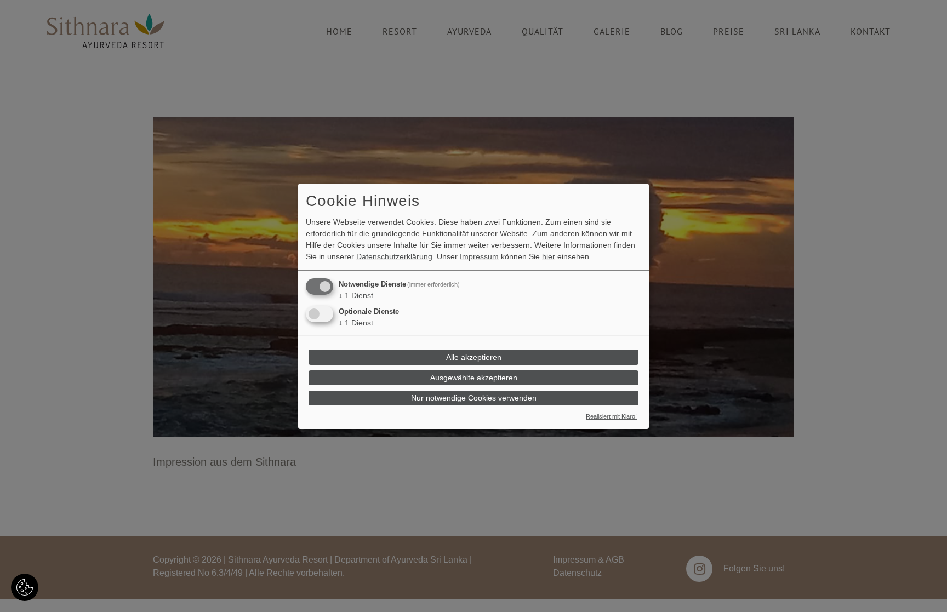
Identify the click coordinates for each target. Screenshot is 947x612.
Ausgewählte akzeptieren (473, 377)
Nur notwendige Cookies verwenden (474, 397)
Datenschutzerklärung (394, 256)
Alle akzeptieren (473, 357)
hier (548, 256)
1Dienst (356, 295)
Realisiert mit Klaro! (611, 416)
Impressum (479, 256)
